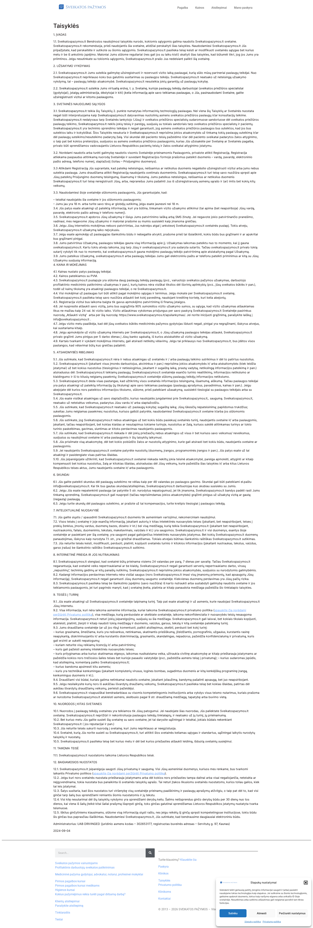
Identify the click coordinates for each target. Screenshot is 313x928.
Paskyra (163, 866)
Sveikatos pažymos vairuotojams (76, 863)
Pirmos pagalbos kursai (70, 881)
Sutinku (232, 913)
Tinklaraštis (62, 912)
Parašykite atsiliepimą (69, 905)
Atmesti (261, 913)
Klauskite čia (188, 859)
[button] (306, 882)
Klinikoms (164, 891)
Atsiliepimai (219, 7)
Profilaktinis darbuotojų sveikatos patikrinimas (84, 867)
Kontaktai (164, 898)
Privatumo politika (272, 921)
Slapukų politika (253, 921)
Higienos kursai (65, 890)
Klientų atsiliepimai (67, 901)
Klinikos (163, 873)
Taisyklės (164, 880)
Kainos (199, 7)
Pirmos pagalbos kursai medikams (77, 885)
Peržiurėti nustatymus (292, 913)
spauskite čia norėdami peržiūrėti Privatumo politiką (129, 773)
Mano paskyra (243, 7)
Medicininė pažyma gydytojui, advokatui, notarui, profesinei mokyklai (99, 874)
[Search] (150, 852)
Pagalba (182, 7)
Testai (59, 919)
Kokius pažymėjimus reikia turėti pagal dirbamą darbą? (90, 894)
